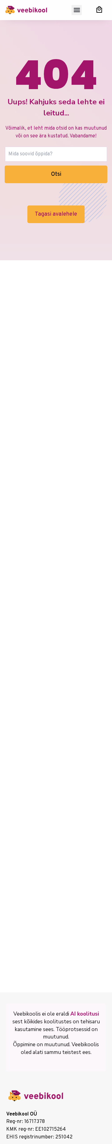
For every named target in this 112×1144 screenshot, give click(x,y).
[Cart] (99, 9)
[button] (77, 10)
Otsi (56, 174)
